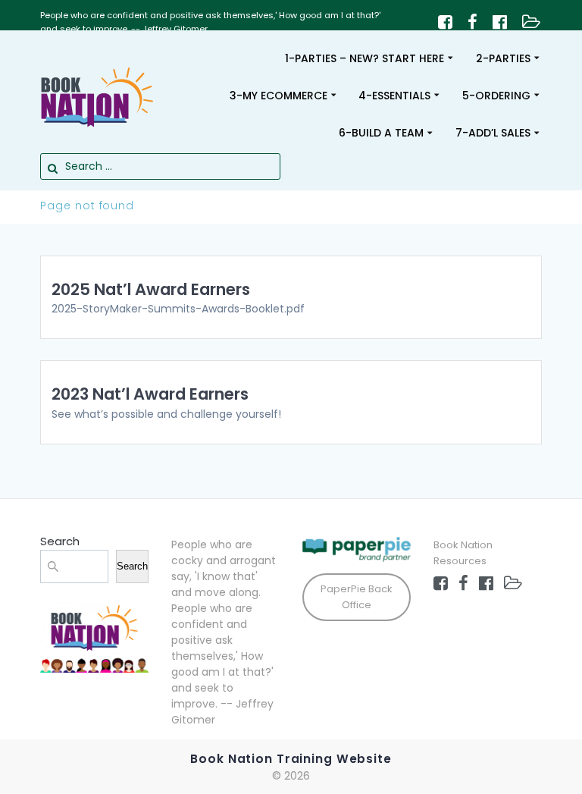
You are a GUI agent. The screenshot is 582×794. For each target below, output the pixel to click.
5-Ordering (496, 95)
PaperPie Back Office (357, 597)
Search (60, 541)
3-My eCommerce (278, 95)
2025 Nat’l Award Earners (151, 289)
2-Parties (503, 58)
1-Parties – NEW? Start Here (364, 58)
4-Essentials (394, 95)
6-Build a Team (381, 132)
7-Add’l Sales (492, 132)
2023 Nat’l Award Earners (150, 394)
